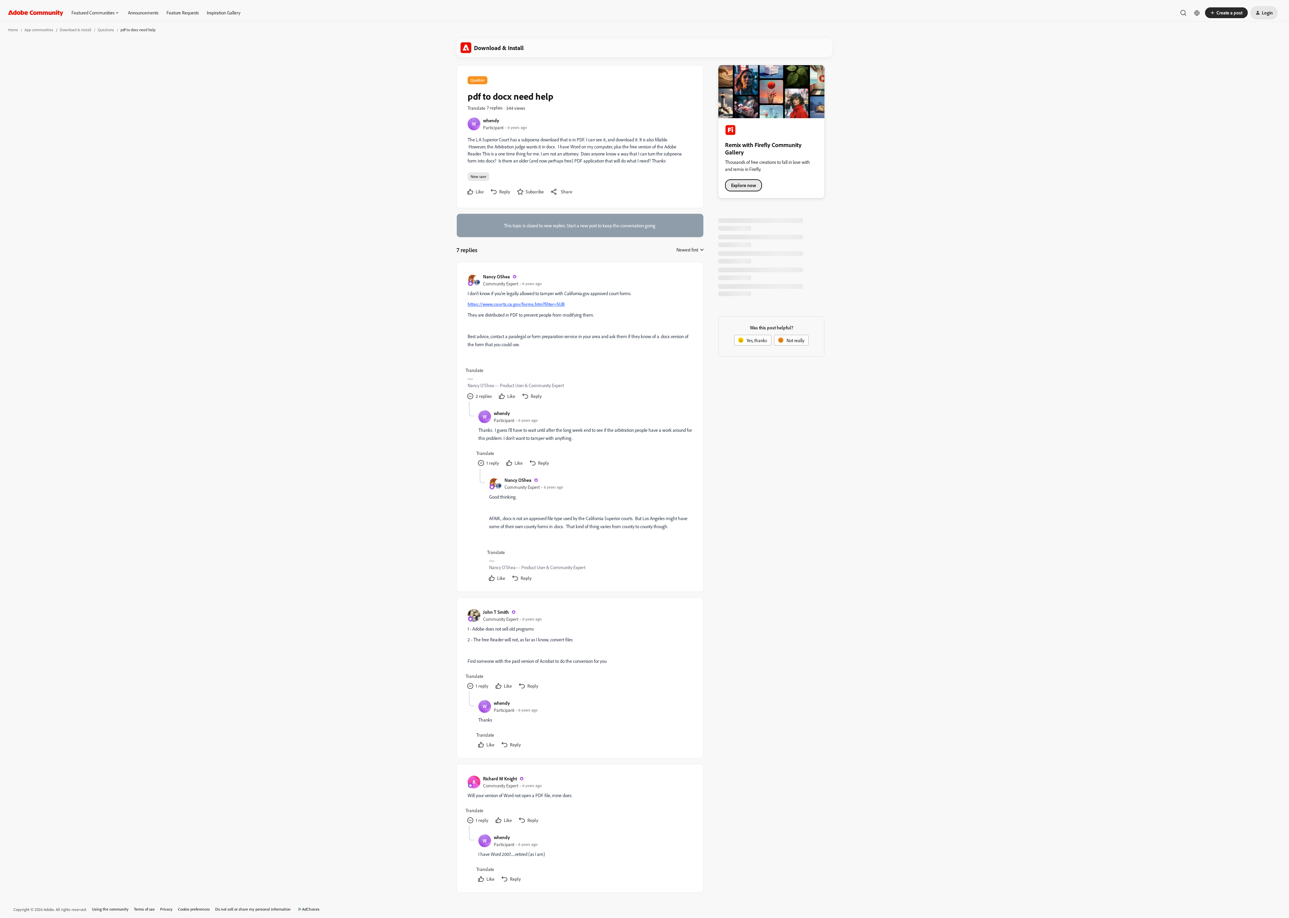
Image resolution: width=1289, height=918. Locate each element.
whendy (491, 120)
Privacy (166, 909)
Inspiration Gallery (223, 12)
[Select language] (1197, 12)
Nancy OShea (496, 276)
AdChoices (311, 909)
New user (478, 176)
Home (13, 29)
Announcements (143, 12)
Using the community (110, 909)
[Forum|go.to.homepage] (35, 12)
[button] (1226, 12)
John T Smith (496, 612)
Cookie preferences (194, 909)
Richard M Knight (500, 778)
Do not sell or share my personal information (253, 909)
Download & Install (75, 29)
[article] (579, 337)
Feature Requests (182, 12)
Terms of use (144, 909)
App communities (39, 29)
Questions (106, 29)
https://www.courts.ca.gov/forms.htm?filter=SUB (516, 304)
